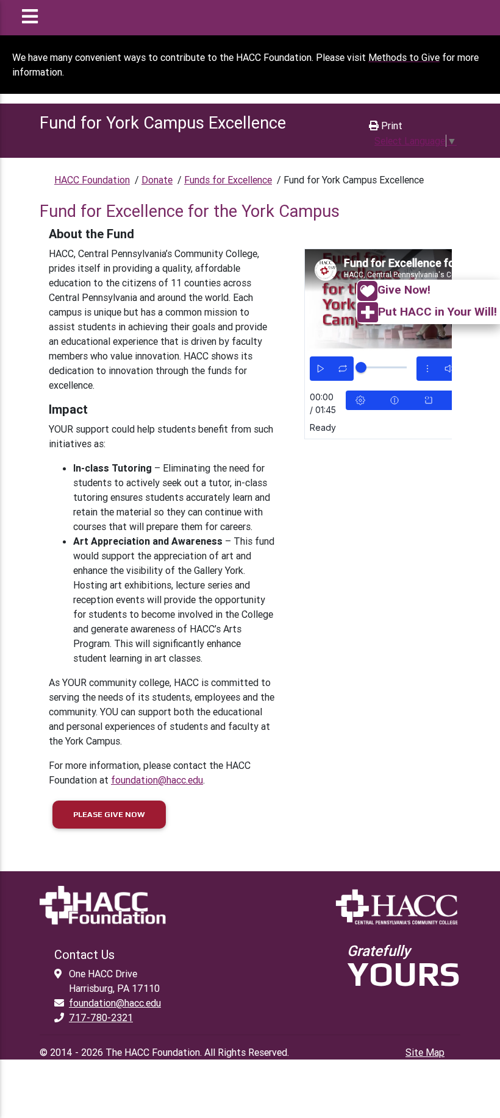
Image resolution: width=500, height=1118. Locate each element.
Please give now (109, 814)
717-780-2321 (101, 1017)
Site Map (425, 1052)
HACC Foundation (92, 180)
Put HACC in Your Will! (437, 311)
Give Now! (403, 289)
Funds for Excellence (228, 180)
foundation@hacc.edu (157, 780)
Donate (157, 180)
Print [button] (390, 125)
